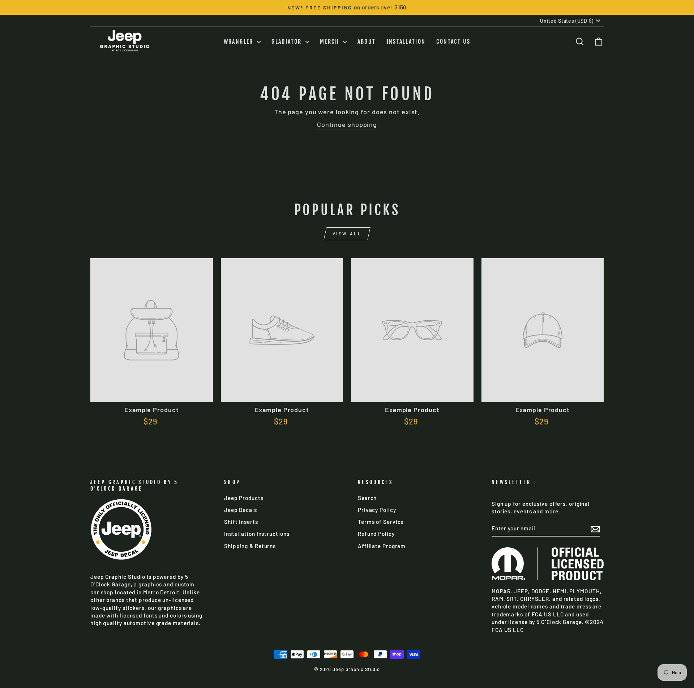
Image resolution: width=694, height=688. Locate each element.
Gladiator (287, 41)
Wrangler (240, 41)
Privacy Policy (377, 510)
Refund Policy (376, 533)
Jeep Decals (240, 510)
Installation (406, 41)
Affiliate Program (382, 546)
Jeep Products (244, 498)
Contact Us (453, 41)
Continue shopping (347, 124)
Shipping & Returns (250, 546)
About (366, 41)
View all (347, 233)
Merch (330, 41)
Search (367, 498)
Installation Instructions (257, 533)
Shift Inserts (241, 521)
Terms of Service (381, 521)
